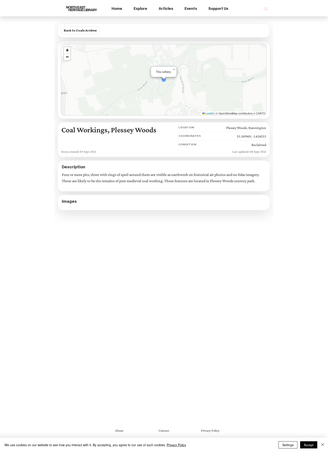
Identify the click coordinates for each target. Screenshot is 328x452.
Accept (308, 445)
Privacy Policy (176, 445)
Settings (288, 445)
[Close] (322, 444)
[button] (140, 8)
